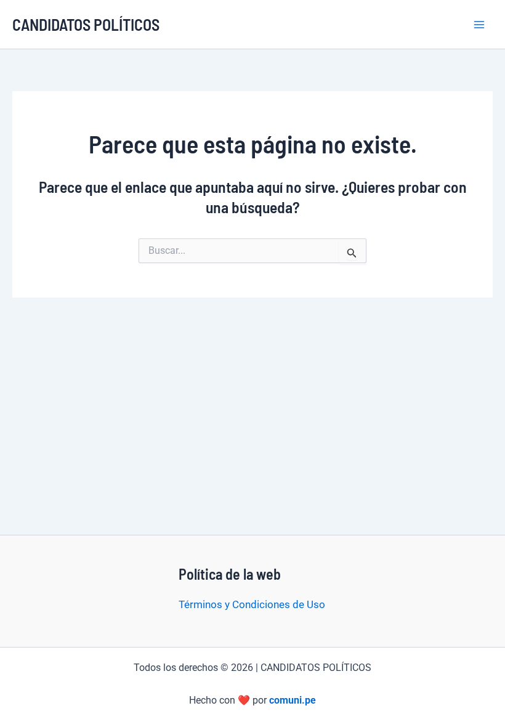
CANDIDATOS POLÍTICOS (86, 24)
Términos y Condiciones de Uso (252, 604)
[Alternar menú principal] (479, 24)
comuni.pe (292, 700)
